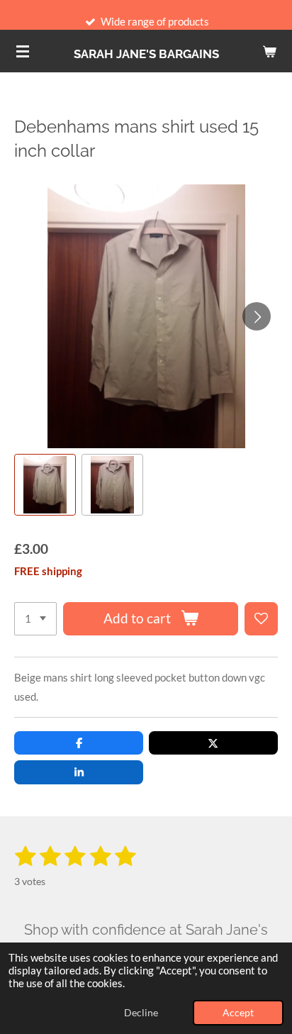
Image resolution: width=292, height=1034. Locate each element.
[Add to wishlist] (261, 618)
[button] (45, 485)
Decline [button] (141, 1012)
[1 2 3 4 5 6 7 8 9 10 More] (35, 618)
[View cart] (269, 51)
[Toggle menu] (22, 51)
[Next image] (256, 316)
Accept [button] (238, 1012)
